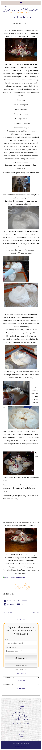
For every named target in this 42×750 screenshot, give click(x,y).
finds (21, 736)
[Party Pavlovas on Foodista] (14, 578)
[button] (9, 601)
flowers (21, 731)
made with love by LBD (21, 746)
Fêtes (21, 732)
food (21, 734)
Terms (19, 669)
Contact (21, 708)
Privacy (25, 669)
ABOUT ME (21, 706)
